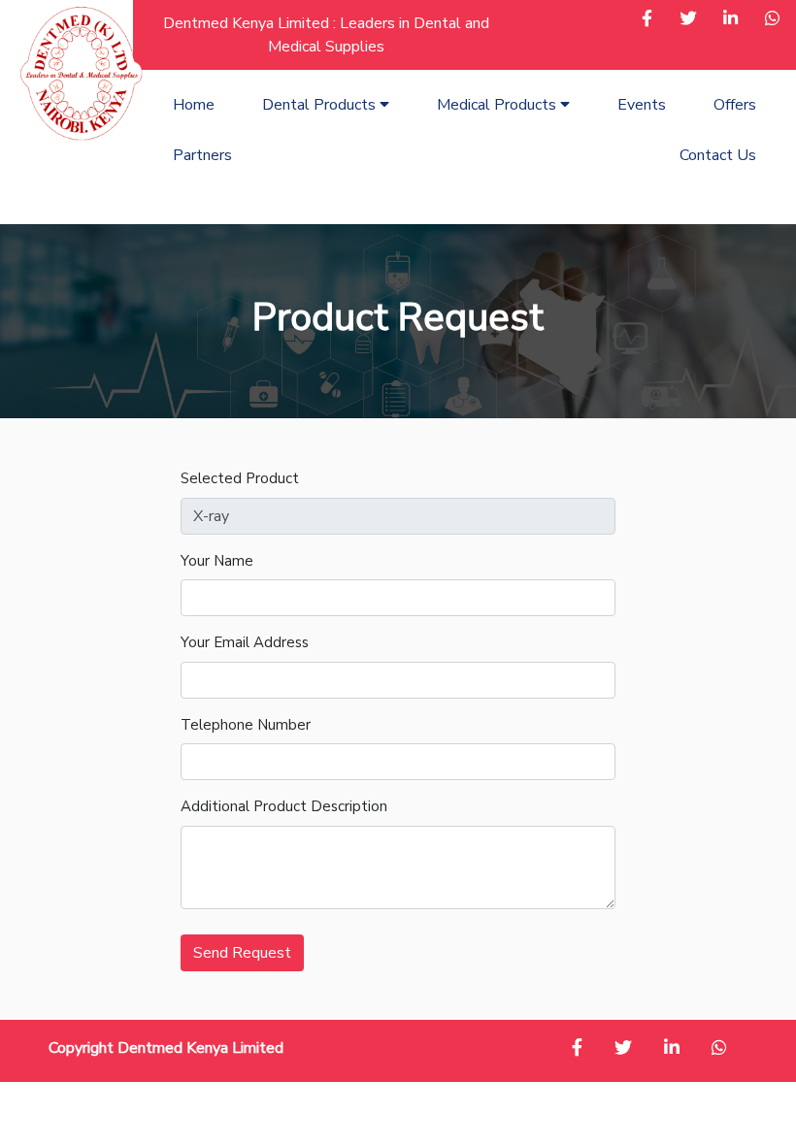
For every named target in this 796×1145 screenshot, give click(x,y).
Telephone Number (246, 725)
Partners (202, 155)
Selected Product (240, 478)
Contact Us (718, 155)
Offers (734, 104)
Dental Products (321, 104)
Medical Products (498, 104)
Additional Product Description (284, 806)
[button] (647, 20)
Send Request (242, 953)
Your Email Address (245, 642)
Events (641, 104)
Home (194, 104)
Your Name (217, 561)
